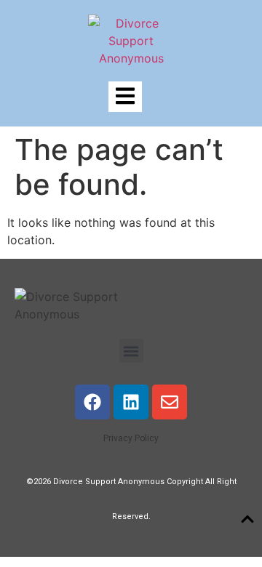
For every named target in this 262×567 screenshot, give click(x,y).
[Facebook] (92, 402)
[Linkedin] (131, 402)
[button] (131, 351)
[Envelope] (169, 402)
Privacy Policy (131, 438)
